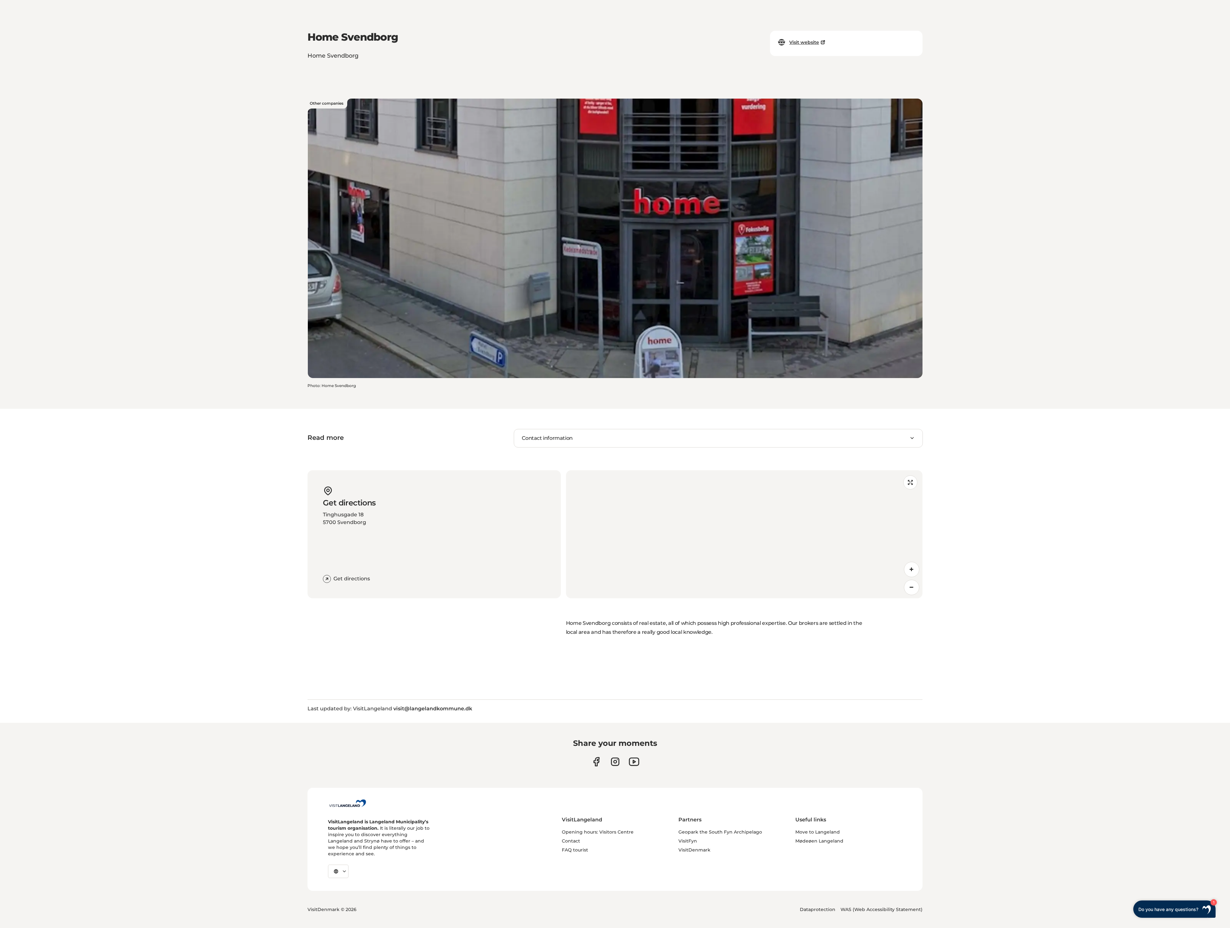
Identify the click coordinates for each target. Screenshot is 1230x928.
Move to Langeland (817, 832)
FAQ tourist (575, 850)
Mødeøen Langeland (819, 841)
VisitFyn (687, 841)
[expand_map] (910, 482)
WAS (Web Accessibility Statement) (881, 909)
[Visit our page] (596, 761)
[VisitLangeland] (347, 803)
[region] (744, 534)
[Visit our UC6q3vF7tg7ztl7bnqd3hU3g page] (634, 761)
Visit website (804, 42)
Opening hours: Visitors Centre (598, 832)
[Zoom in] (911, 569)
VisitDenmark (694, 850)
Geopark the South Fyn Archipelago (720, 832)
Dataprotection (817, 909)
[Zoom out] (911, 587)
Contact (571, 841)
